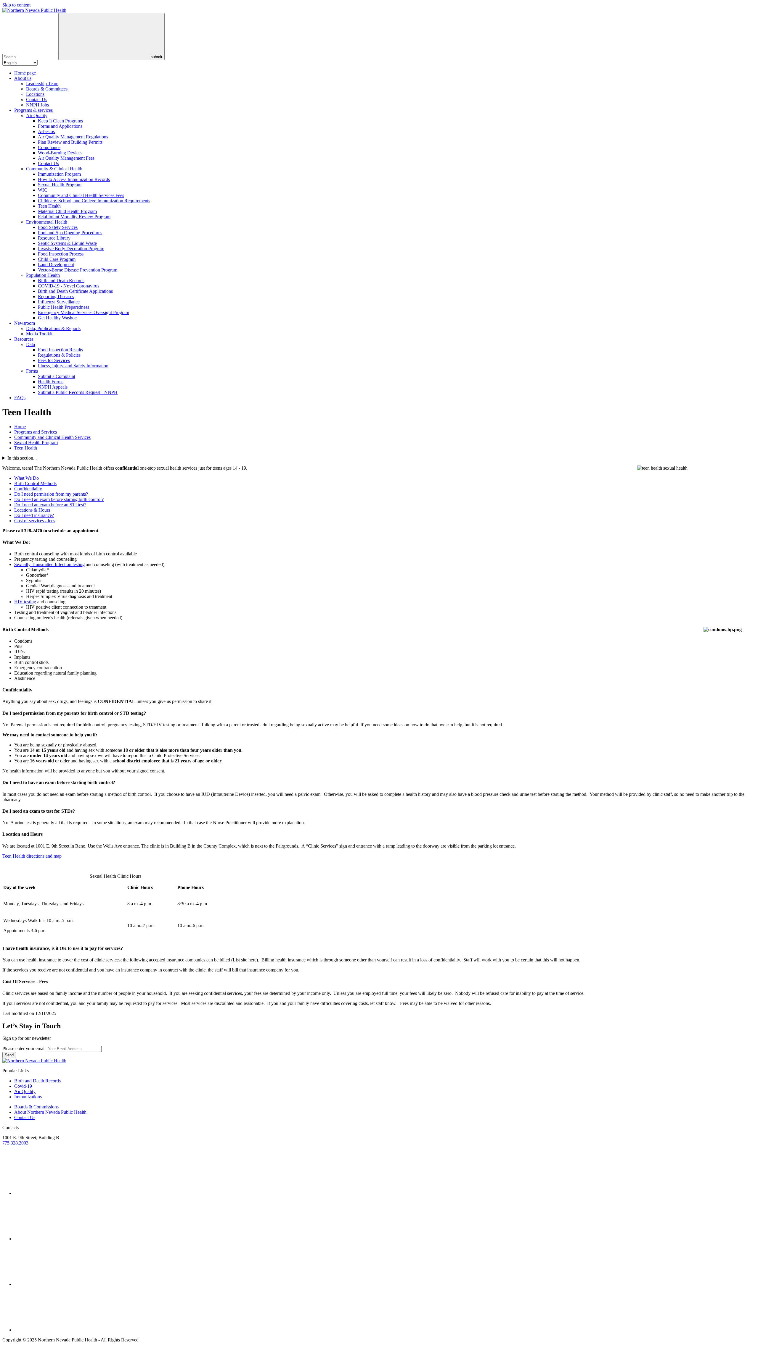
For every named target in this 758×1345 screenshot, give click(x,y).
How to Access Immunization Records (74, 179)
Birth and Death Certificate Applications (75, 291)
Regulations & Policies (59, 355)
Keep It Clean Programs (60, 120)
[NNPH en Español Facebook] (58, 1329)
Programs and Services (35, 431)
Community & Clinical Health (54, 168)
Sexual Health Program (59, 184)
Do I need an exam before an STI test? (50, 504)
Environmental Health (46, 221)
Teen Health (49, 205)
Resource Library (54, 237)
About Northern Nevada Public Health (50, 1112)
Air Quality (36, 115)
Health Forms (50, 381)
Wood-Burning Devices (60, 152)
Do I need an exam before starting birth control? (59, 499)
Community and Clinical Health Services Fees (81, 195)
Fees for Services (54, 360)
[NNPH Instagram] (58, 1238)
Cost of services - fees (34, 520)
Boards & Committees (47, 88)
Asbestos (46, 131)
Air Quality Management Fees (66, 158)
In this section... (22, 457)
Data (30, 344)
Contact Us (36, 99)
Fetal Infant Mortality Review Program (74, 216)
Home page (25, 72)
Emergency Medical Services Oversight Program (83, 312)
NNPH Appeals (53, 386)
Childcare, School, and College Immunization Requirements (94, 200)
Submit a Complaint (56, 376)
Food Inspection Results (60, 349)
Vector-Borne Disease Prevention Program (77, 269)
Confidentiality (28, 488)
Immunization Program (59, 174)
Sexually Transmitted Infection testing (49, 564)
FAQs (19, 397)
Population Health (43, 275)
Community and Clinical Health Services (52, 437)
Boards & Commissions (36, 1106)
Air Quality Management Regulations (73, 136)
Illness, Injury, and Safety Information (73, 365)
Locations (35, 94)
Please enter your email (24, 1048)
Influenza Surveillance (59, 301)
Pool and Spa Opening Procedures (70, 232)
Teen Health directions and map (32, 856)
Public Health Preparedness (63, 307)
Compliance (49, 147)
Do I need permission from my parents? (51, 494)
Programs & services (33, 110)
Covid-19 (23, 1086)
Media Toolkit (39, 333)
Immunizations (28, 1096)
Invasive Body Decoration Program (71, 248)
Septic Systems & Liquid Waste (67, 243)
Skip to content (16, 4)
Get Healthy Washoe (57, 317)
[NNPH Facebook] (58, 1284)
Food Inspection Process (60, 253)
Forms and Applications (60, 126)
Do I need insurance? (34, 515)
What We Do (26, 478)
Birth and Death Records (61, 280)
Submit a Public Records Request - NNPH (78, 392)
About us (22, 78)
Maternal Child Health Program (67, 211)
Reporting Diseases (56, 296)
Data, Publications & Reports (53, 328)
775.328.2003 (15, 1142)
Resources (23, 339)
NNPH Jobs (37, 104)
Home (20, 426)
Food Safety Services (58, 227)
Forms (32, 371)
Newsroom (24, 323)
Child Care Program (57, 259)
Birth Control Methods (35, 483)
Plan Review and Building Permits (70, 142)
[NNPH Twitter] (58, 1193)
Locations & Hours (32, 510)
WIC (42, 190)
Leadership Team (42, 83)
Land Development (56, 264)
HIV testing (25, 601)
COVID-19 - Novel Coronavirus (68, 285)
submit (156, 57)
